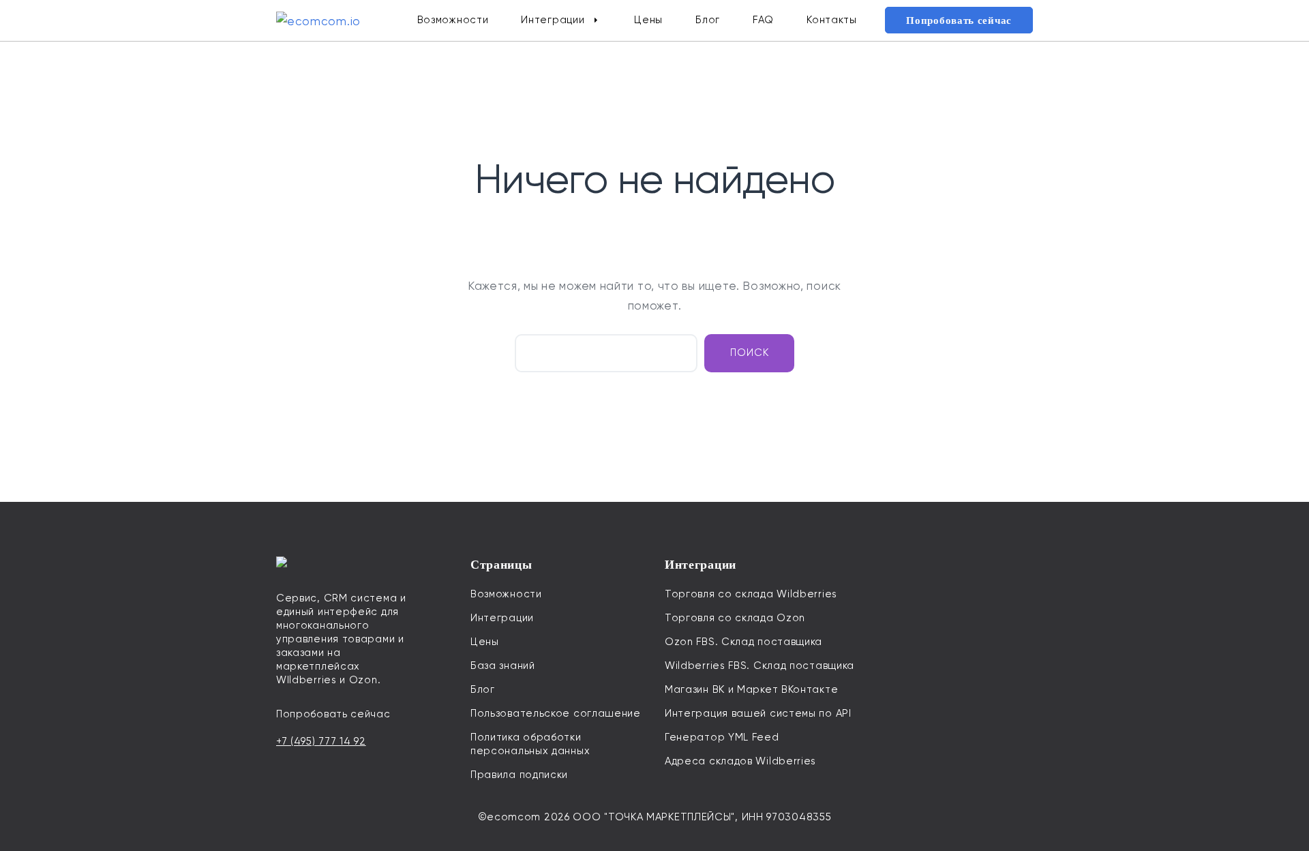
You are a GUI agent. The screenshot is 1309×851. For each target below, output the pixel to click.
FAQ (763, 20)
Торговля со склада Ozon (735, 618)
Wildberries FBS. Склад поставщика (759, 665)
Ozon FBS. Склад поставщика (743, 642)
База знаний (502, 665)
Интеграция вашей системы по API (758, 713)
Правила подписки (519, 774)
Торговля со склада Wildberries (751, 594)
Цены (648, 20)
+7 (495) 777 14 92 (321, 741)
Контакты (832, 20)
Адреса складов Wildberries (740, 761)
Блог (707, 20)
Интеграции (552, 20)
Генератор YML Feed (722, 737)
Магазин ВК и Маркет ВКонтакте (751, 689)
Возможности (453, 20)
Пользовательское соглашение (555, 713)
